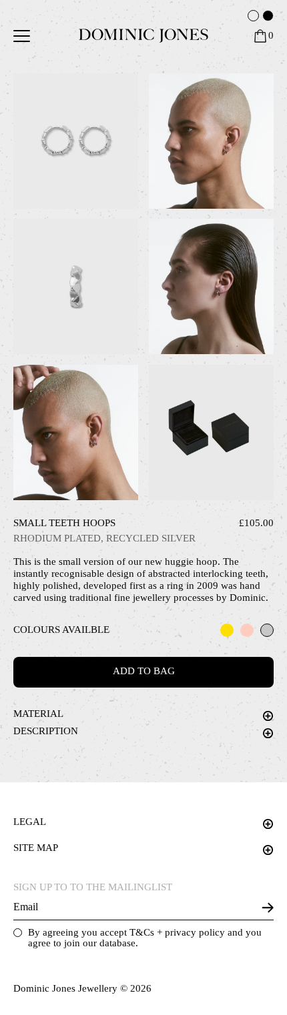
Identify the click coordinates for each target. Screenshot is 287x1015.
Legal (29, 821)
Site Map (35, 847)
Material (38, 713)
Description (45, 731)
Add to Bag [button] (144, 671)
